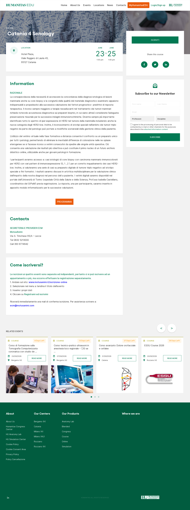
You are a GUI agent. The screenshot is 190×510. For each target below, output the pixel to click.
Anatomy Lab (68, 421)
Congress (66, 431)
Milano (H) (38, 431)
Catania (37, 426)
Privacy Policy (12, 454)
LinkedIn (8, 497)
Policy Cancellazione (15, 459)
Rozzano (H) (40, 446)
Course (65, 436)
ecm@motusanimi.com (22, 305)
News (110, 5)
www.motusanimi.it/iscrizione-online (48, 282)
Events (87, 5)
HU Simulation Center (16, 439)
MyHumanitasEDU (138, 5)
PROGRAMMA (64, 201)
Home (64, 5)
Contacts (121, 5)
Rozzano (38, 441)
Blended (66, 426)
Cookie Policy (12, 444)
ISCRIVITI (155, 40)
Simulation (66, 446)
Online (65, 441)
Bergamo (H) (40, 421)
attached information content (156, 129)
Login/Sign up (158, 5)
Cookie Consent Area (16, 449)
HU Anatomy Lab (13, 434)
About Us (75, 5)
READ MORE (37, 358)
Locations (99, 5)
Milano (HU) (39, 436)
